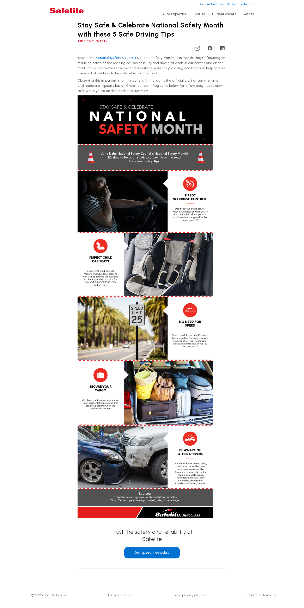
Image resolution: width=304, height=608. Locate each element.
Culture (199, 14)
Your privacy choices (190, 595)
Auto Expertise (174, 14)
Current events (224, 14)
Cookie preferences (261, 595)
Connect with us (211, 4)
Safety (248, 14)
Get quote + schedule (152, 553)
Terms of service (120, 595)
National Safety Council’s (116, 58)
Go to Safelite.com (240, 4)
